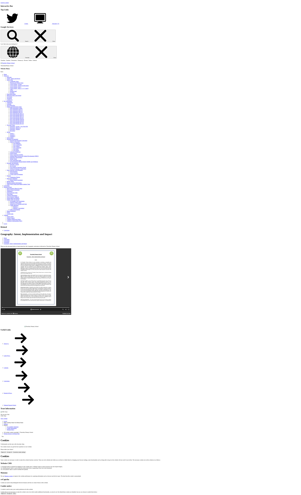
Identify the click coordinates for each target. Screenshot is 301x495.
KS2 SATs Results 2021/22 (17, 118)
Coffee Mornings (14, 205)
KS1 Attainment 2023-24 (16, 111)
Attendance (10, 191)
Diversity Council (14, 164)
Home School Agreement (16, 180)
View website (4, 418)
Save (14, 493)
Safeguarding (10, 137)
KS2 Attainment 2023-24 (16, 112)
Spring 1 (12, 133)
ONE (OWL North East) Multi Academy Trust (18, 184)
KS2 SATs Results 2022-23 (17, 115)
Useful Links (10, 214)
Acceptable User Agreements (17, 201)
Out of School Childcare (13, 197)
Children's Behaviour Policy (14, 219)
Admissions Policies (15, 177)
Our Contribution (17, 144)
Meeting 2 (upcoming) (18, 208)
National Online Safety (15, 202)
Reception (12, 130)
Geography (6, 242)
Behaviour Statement (12, 178)
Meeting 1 (15, 206)
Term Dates (10, 194)
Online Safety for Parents (13, 199)
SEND (8, 132)
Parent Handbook (11, 211)
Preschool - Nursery (15, 129)
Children (6, 215)
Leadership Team (14, 81)
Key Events (13, 166)
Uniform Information (12, 195)
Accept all (9, 452)
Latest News (7, 355)
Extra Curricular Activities (16, 154)
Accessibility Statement (12, 427)
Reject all (3, 452)
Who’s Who (10, 80)
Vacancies (9, 98)
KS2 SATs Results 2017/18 (17, 123)
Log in (5, 223)
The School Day (11, 105)
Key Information (8, 101)
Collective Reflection (15, 152)
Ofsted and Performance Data (14, 106)
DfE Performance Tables (16, 108)
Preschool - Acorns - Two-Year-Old (19, 126)
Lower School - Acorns (16, 84)
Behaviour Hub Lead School (14, 95)
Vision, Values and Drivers (13, 78)
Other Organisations (15, 209)
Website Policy (10, 429)
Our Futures (16, 150)
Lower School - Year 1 (15, 87)
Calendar (9, 104)
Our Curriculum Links (15, 160)
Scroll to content (5, 2)
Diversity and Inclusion (12, 163)
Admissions (10, 102)
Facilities (12, 92)
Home (5, 74)
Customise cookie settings (19, 452)
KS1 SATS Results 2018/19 (17, 119)
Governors (9, 97)
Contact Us (9, 99)
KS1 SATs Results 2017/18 (17, 122)
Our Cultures (16, 146)
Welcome (9, 77)
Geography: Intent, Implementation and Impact (15, 243)
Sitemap (6, 424)
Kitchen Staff (13, 91)
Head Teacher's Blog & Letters (14, 188)
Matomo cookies (9, 476)
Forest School (13, 153)
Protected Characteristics (16, 157)
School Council (11, 218)
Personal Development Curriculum (18, 140)
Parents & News (8, 187)
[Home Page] (8, 63)
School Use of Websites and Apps (18, 204)
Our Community (17, 147)
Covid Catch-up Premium (16, 174)
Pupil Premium (13, 171)
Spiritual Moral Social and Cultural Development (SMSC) (24, 156)
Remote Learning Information (14, 183)
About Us (6, 75)
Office (11, 90)
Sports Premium (14, 173)
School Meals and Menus (13, 198)
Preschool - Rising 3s (15, 128)
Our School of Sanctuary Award (18, 167)
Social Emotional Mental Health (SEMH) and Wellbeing (24, 161)
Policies (9, 175)
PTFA (8, 212)
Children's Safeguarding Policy (14, 221)
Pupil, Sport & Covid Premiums (15, 170)
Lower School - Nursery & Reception (19, 85)
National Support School (10, 405)
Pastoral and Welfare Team (16, 83)
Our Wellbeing (16, 143)
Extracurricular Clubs (12, 192)
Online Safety (10, 216)
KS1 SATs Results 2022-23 (17, 113)
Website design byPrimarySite (12, 433)
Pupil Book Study (11, 94)
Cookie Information (12, 428)
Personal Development (12, 139)
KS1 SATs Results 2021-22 (17, 116)
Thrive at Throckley (15, 142)
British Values (13, 159)
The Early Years (11, 125)
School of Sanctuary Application (18, 168)
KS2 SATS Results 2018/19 (17, 121)
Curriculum (6, 185)
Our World (15, 149)
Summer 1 (12, 135)
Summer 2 (12, 136)
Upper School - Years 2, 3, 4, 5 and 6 (19, 88)
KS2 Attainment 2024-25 (16, 109)
